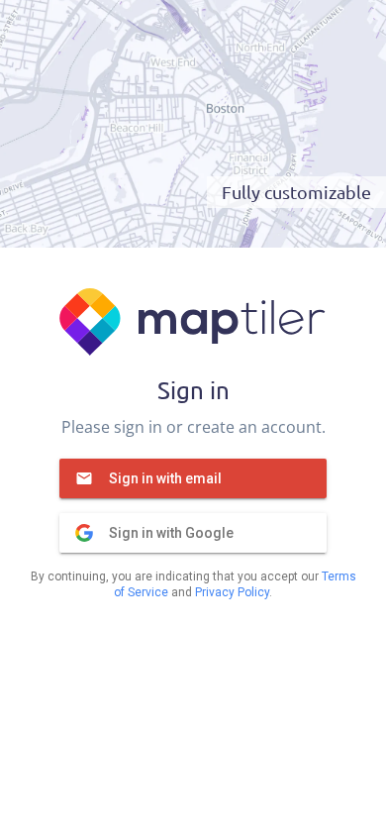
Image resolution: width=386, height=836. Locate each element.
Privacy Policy (232, 592)
